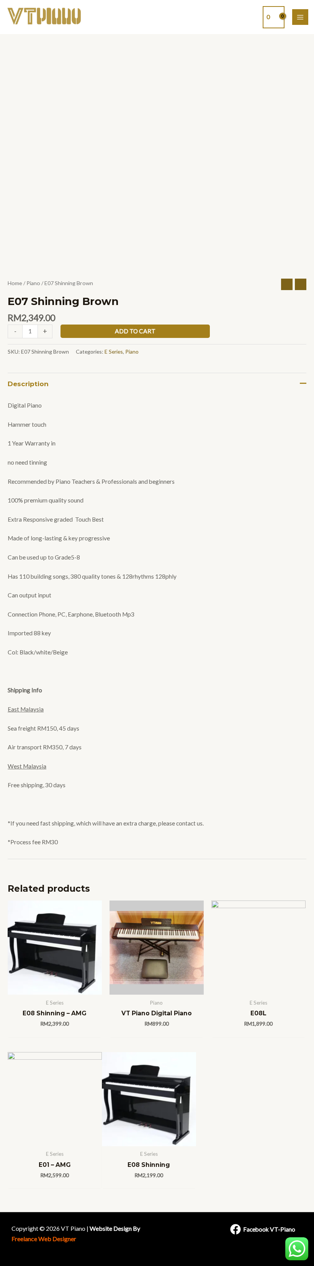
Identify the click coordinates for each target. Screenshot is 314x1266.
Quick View (54, 987)
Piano (33, 283)
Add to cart (135, 331)
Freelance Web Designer (43, 1238)
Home (15, 283)
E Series (114, 351)
